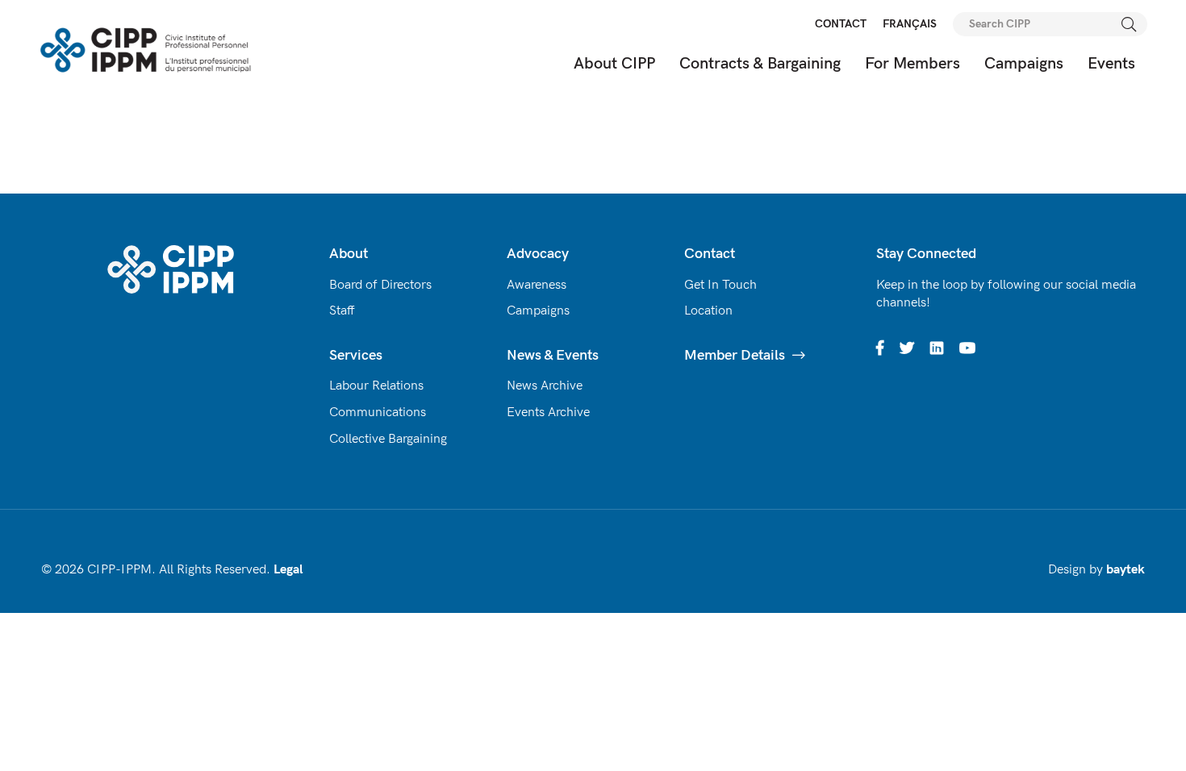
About (348, 253)
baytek (1125, 569)
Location (708, 311)
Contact (709, 253)
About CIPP (614, 63)
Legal (288, 569)
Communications (377, 412)
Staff (342, 311)
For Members (912, 63)
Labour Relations (376, 386)
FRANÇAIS (910, 24)
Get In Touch (720, 285)
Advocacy (538, 253)
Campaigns (1023, 63)
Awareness (536, 285)
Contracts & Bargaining (760, 63)
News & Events (553, 355)
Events (1111, 63)
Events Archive (548, 412)
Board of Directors (380, 285)
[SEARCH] (1129, 24)
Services (355, 355)
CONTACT (841, 24)
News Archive (545, 386)
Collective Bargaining (388, 439)
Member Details (734, 355)
